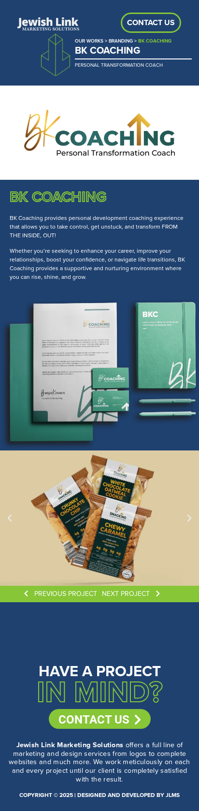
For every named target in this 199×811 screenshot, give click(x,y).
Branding (121, 40)
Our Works (89, 40)
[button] (9, 518)
